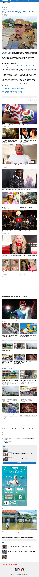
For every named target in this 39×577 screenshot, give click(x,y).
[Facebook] (16, 570)
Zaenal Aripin (6, 14)
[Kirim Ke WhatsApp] (36, 100)
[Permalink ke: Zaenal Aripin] (2, 14)
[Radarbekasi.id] (19, 568)
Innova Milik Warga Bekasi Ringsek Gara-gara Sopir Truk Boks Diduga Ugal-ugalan (18, 431)
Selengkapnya (19, 462)
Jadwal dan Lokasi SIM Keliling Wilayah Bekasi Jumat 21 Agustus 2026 (13, 91)
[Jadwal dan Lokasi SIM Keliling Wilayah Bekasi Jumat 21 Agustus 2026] (7, 357)
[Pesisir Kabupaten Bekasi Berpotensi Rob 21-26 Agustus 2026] (7, 346)
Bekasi (3, 9)
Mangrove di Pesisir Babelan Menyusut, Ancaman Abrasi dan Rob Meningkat (15, 534)
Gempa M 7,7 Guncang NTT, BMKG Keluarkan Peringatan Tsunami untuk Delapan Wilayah (19, 428)
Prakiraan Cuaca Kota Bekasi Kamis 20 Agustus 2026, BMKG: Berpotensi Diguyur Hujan (22, 459)
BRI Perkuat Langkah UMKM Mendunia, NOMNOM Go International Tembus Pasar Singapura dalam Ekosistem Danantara (20, 435)
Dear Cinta (6, 442)
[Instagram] (19, 570)
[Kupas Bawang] (31, 357)
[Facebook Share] (28, 100)
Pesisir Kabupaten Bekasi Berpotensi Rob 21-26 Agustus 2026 (7, 351)
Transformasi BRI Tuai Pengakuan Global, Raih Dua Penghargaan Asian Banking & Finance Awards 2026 (19, 439)
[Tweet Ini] (30, 100)
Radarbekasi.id (6, 2)
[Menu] (2, 3)
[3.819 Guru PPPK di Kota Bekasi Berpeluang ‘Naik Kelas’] (4, 557)
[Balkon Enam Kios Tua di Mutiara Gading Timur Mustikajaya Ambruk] (19, 346)
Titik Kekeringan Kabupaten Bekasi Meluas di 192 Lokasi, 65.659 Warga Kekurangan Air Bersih (18, 537)
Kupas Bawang (4, 94)
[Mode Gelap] (35, 3)
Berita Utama (6, 9)
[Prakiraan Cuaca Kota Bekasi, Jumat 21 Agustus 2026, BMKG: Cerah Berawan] (31, 346)
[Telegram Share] (34, 100)
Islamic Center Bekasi (14, 96)
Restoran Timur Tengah (23, 96)
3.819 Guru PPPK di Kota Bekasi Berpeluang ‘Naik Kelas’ (17, 555)
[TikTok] (23, 570)
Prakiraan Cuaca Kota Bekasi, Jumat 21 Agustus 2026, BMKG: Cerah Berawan (15, 89)
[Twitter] (18, 570)
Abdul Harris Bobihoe (5, 96)
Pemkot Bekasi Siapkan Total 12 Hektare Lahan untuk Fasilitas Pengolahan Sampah (16, 92)
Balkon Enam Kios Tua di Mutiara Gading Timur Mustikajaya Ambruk (13, 88)
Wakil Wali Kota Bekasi (32, 96)
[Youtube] (21, 570)
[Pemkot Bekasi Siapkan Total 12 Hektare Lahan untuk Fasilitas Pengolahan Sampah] (19, 357)
